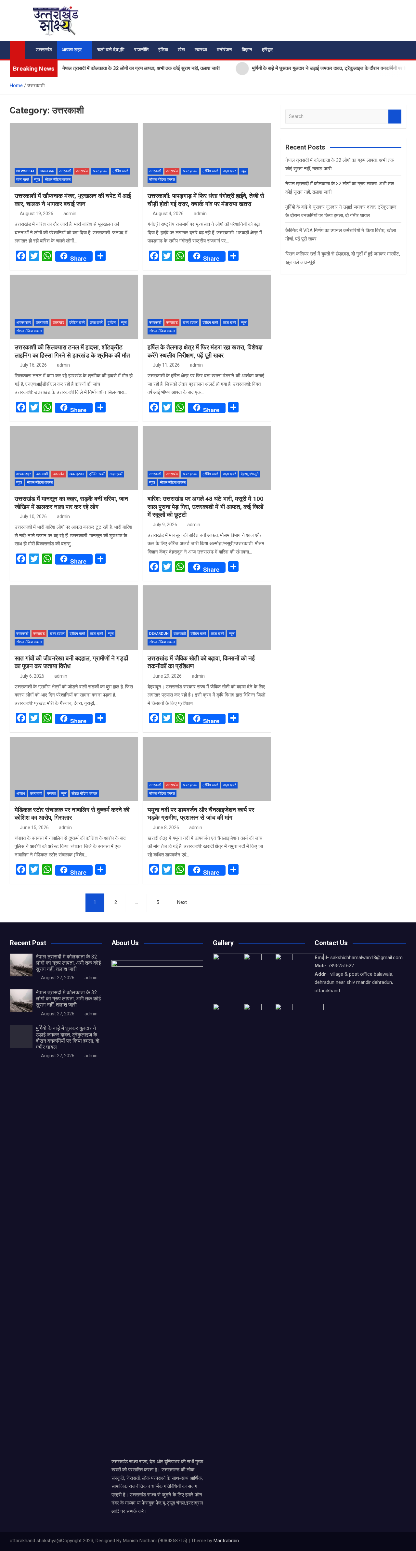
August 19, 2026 (36, 213)
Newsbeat (25, 171)
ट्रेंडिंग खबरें (120, 171)
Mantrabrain (226, 1541)
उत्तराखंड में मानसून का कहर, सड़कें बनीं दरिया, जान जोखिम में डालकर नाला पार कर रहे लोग (71, 503)
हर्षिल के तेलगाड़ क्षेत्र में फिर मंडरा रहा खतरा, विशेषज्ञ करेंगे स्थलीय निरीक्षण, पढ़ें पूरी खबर (205, 351)
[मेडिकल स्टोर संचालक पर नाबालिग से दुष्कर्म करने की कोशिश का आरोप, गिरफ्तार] (74, 769)
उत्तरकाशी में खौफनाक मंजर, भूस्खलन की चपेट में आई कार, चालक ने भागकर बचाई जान (73, 200)
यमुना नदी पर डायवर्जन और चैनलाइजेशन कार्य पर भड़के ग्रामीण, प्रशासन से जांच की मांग (201, 814)
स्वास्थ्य (201, 50)
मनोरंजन (224, 50)
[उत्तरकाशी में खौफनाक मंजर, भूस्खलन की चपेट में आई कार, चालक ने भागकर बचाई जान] (74, 155)
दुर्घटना (112, 322)
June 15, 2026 (34, 827)
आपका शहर (72, 50)
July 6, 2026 (32, 676)
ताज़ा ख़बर (229, 171)
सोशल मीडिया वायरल (58, 179)
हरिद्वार (267, 50)
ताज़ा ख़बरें (22, 179)
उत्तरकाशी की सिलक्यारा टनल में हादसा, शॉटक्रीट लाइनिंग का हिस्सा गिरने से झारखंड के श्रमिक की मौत (72, 351)
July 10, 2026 (33, 516)
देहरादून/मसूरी (249, 474)
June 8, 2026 (166, 827)
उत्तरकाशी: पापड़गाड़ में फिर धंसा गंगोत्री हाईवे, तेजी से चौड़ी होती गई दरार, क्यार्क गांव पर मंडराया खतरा (206, 200)
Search (394, 117)
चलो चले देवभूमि (110, 50)
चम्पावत (51, 793)
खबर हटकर (100, 171)
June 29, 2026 (167, 676)
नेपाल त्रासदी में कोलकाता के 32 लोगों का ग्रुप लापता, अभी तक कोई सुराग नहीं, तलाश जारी (68, 963)
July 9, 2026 (165, 524)
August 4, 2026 (168, 213)
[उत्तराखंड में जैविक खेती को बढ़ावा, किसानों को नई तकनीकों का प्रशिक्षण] (207, 617)
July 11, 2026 (166, 365)
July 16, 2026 (33, 365)
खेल (181, 50)
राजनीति (141, 50)
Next (182, 902)
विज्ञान (247, 50)
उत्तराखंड (44, 50)
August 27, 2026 (57, 977)
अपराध (20, 793)
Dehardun (159, 634)
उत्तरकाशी (65, 171)
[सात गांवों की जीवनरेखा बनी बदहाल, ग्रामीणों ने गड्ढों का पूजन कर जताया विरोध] (74, 617)
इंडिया (163, 50)
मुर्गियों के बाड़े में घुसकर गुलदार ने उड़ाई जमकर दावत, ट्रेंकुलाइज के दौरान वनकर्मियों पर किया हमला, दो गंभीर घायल (67, 1037)
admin (69, 213)
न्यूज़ (37, 179)
